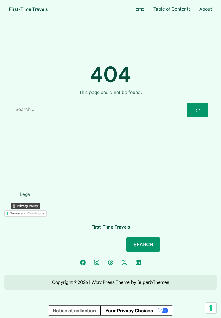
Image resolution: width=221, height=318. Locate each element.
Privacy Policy (27, 206)
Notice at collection (74, 310)
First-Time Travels (28, 9)
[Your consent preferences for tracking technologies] (210, 308)
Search (143, 245)
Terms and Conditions (27, 213)
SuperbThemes (153, 282)
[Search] (197, 110)
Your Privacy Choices (129, 310)
